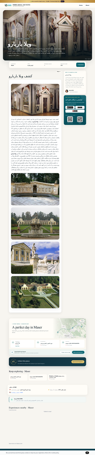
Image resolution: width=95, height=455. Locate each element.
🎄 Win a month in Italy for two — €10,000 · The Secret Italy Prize (47, 1)
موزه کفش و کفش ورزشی (46, 343)
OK (87, 452)
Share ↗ (58, 71)
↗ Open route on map (65, 352)
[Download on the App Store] (70, 107)
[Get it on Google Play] (80, 107)
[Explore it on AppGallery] (75, 111)
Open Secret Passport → (78, 361)
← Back (9, 35)
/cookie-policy (55, 453)
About (87, 5)
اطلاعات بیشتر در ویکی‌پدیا (17, 392)
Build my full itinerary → (78, 352)
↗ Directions (80, 64)
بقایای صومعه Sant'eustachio (72, 343)
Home (81, 5)
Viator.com (19, 443)
